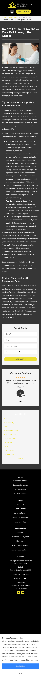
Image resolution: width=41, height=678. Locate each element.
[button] (12, 12)
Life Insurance (20, 489)
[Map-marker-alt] (18, 592)
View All (20, 458)
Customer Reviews (20, 513)
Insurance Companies (21, 517)
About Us (20, 504)
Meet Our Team (20, 509)
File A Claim (20, 541)
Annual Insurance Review (21, 550)
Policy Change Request (20, 545)
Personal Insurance (20, 481)
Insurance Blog (13, 17)
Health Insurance (20, 494)
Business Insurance (20, 485)
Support (21, 532)
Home (4, 17)
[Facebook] (22, 592)
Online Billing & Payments (21, 537)
